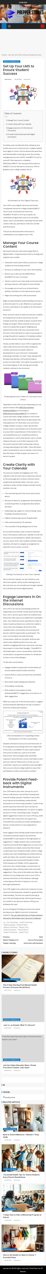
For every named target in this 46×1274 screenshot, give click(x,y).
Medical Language (9, 925)
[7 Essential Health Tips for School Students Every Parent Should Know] (23, 1158)
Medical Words (23, 930)
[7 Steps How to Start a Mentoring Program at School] (23, 1198)
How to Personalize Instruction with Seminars (33, 940)
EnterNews (34, 1268)
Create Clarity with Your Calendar (19, 124)
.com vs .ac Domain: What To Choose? (19, 1025)
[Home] (4, 26)
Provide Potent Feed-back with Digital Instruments (21, 135)
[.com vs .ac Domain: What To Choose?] (23, 1008)
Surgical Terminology (10, 932)
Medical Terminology (11, 61)
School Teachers (10, 1129)
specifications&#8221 (17, 413)
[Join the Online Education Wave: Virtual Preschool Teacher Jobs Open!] (23, 1048)
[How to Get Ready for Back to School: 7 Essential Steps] (23, 1238)
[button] (9, 26)
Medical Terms (24, 927)
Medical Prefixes (22, 925)
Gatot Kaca (8, 79)
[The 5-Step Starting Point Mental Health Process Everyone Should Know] (23, 968)
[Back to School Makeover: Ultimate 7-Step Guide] (23, 1118)
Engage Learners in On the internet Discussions (20, 129)
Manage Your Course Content (18, 120)
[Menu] (9, 26)
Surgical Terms (23, 932)
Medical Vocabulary (10, 930)
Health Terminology (26, 922)
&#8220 (22, 407)
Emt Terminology (12, 922)
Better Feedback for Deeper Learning (11, 940)
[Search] (38, 26)
